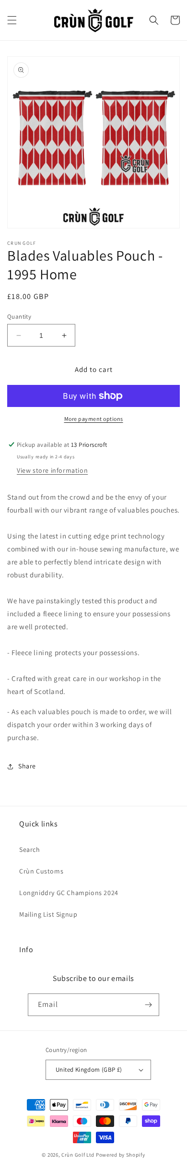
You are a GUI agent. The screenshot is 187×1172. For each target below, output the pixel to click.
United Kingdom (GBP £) (89, 1069)
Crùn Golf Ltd (77, 1154)
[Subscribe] (148, 1004)
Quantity (19, 316)
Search (29, 849)
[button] (12, 20)
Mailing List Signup (48, 914)
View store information (52, 470)
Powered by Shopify (120, 1154)
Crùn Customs (41, 871)
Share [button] (27, 766)
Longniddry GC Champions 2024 (68, 892)
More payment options (93, 418)
